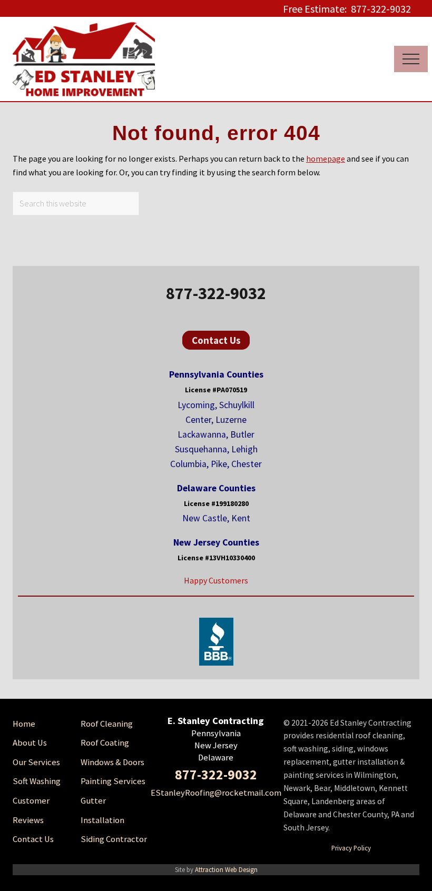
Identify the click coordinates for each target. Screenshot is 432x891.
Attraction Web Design (226, 869)
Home (24, 723)
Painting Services (113, 781)
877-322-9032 (216, 293)
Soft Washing (37, 781)
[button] (411, 59)
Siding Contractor (114, 839)
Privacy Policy (351, 848)
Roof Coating (105, 742)
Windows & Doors (112, 762)
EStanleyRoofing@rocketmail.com (216, 792)
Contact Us (216, 340)
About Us (30, 742)
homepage (325, 158)
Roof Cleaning (107, 723)
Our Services (36, 762)
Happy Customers (216, 580)
